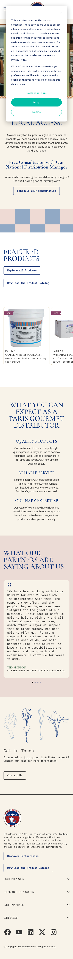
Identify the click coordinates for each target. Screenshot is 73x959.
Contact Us (14, 775)
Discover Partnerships (22, 856)
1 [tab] (32, 682)
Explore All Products (22, 270)
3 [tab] (37, 682)
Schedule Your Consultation (36, 190)
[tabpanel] (36, 629)
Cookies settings (36, 92)
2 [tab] (35, 682)
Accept (36, 102)
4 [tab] (40, 682)
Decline (36, 111)
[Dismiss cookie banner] (60, 13)
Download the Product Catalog (28, 283)
